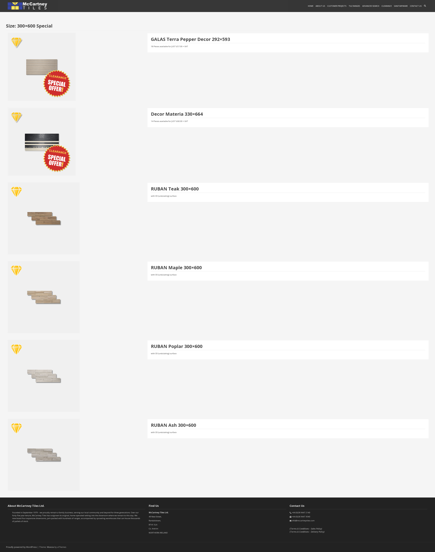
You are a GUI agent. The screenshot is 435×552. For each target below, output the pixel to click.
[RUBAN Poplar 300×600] (44, 375)
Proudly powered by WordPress (21, 547)
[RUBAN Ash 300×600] (44, 454)
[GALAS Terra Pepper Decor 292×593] (42, 66)
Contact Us (416, 6)
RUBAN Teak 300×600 (175, 189)
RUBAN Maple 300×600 (176, 267)
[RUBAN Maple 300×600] (44, 296)
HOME (310, 6)
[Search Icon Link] (425, 6)
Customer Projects (336, 6)
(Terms (306, 528)
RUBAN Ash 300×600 (173, 425)
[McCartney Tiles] (27, 5)
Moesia (50, 547)
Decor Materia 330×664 (177, 114)
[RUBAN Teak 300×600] (44, 218)
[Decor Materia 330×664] (42, 141)
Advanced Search (370, 6)
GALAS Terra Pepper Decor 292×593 (190, 39)
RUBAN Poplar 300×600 (177, 346)
